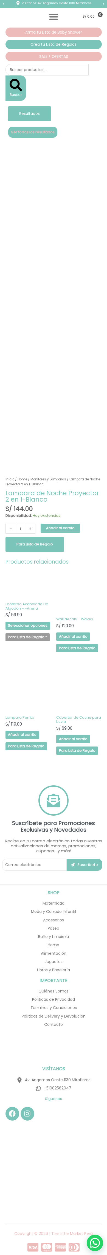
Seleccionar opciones (27, 625)
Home (22, 479)
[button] (3, 3)
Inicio (9, 479)
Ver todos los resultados (33, 132)
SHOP (54, 892)
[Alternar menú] (53, 16)
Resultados (29, 113)
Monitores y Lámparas (48, 479)
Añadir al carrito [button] (73, 636)
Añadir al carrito (60, 528)
